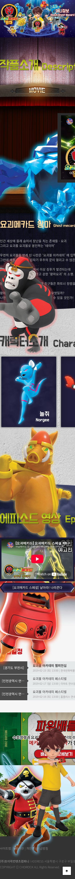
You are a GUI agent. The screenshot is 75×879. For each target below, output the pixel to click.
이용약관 (18, 848)
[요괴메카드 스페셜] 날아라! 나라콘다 (37, 587)
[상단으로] (66, 870)
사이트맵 (5, 848)
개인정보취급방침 (37, 848)
